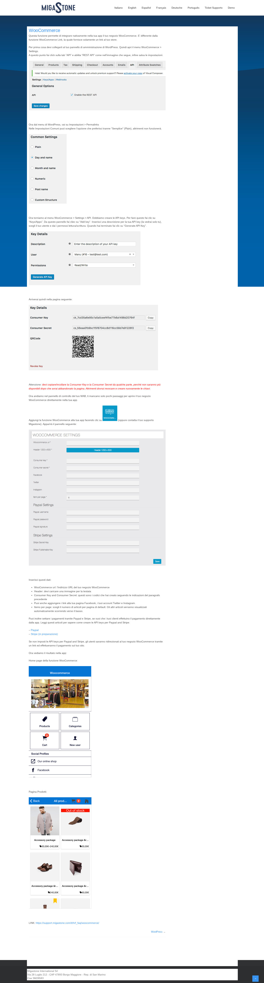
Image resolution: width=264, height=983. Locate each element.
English (132, 7)
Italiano (118, 7)
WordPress (157, 931)
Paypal (35, 630)
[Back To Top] (255, 978)
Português (193, 7)
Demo (231, 7)
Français (161, 7)
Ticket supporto (214, 7)
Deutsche (177, 7)
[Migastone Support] (60, 7)
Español (146, 7)
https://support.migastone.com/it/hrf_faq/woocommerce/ (67, 922)
